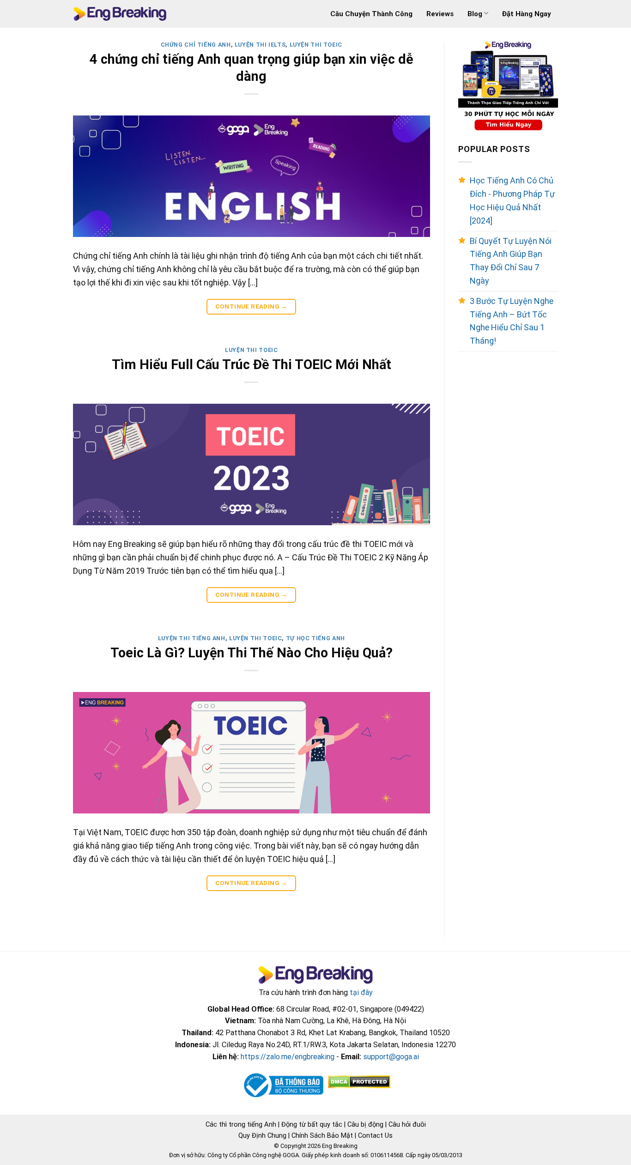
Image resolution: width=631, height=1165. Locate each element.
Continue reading (251, 306)
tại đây (361, 992)
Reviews (440, 14)
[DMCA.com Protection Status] (358, 1082)
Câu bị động (365, 1124)
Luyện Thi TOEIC (316, 44)
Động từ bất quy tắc (311, 1124)
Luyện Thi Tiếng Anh (191, 638)
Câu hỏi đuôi (407, 1124)
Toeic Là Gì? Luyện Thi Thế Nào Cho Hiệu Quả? (251, 653)
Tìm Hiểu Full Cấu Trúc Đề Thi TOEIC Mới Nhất (251, 364)
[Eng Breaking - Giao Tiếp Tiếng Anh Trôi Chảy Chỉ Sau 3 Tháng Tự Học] (120, 14)
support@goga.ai (391, 1056)
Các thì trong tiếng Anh (241, 1124)
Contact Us (375, 1135)
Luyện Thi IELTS (260, 44)
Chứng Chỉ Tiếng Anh (196, 44)
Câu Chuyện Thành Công (371, 14)
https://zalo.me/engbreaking (287, 1056)
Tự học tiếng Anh (315, 638)
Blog (474, 14)
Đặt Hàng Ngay (526, 14)
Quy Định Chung (262, 1135)
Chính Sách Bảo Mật (322, 1135)
